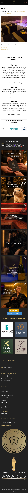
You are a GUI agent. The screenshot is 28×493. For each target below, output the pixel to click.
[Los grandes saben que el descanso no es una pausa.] (14, 295)
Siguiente (4, 49)
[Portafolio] (14, 129)
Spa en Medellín (5, 381)
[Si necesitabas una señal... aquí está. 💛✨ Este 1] (14, 190)
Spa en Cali (4, 377)
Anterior (4, 47)
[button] (2, 2)
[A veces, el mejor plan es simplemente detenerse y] (14, 216)
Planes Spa (9, 13)
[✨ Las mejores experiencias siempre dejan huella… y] (14, 269)
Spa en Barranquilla (6, 379)
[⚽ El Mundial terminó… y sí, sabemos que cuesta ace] (14, 242)
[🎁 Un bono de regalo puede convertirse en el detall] (14, 163)
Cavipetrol (4, 413)
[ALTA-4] (14, 29)
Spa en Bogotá (5, 375)
